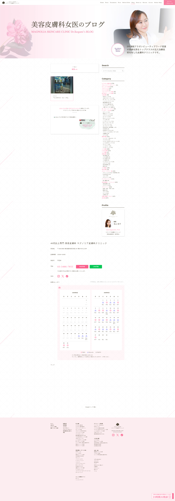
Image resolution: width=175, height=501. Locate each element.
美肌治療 (104, 154)
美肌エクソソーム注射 (80, 444)
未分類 (103, 198)
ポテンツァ (105, 112)
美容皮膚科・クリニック (108, 182)
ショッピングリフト (107, 101)
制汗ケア (96, 469)
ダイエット (105, 144)
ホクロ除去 (105, 158)
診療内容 (65, 423)
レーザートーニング (107, 121)
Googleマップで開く (90, 407)
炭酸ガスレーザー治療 (80, 467)
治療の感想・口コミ (107, 196)
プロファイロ (105, 88)
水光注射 (105, 128)
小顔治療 (104, 94)
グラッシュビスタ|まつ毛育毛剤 (110, 172)
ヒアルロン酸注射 (106, 83)
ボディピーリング (79, 472)
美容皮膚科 (105, 183)
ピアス (104, 135)
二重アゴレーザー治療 (108, 107)
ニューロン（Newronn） (99, 425)
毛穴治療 (105, 155)
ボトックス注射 (106, 86)
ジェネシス (78, 462)
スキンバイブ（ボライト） (109, 85)
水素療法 (96, 466)
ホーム (52, 423)
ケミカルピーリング (107, 161)
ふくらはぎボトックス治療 (81, 439)
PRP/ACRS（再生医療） (108, 127)
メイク (95, 463)
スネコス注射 (105, 90)
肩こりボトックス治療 (80, 441)
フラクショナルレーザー (80, 463)
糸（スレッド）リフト (108, 99)
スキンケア (105, 163)
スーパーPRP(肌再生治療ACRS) (100, 454)
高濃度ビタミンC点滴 (98, 451)
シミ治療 (104, 152)
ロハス (104, 193)
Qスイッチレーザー (107, 122)
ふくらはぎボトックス (108, 142)
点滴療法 (105, 133)
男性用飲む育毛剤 (97, 444)
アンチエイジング (106, 179)
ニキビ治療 (105, 157)
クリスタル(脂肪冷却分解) (99, 428)
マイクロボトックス (107, 105)
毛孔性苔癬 (105, 164)
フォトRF (105, 119)
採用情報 (65, 425)
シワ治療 (104, 149)
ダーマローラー (106, 125)
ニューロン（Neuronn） (108, 138)
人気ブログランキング (74, 108)
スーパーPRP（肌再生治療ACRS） (83, 442)
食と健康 (105, 180)
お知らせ (52, 425)
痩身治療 (104, 136)
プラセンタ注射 (97, 453)
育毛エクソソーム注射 (80, 445)
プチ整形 (104, 167)
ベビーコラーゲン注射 (107, 91)
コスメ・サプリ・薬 (107, 171)
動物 (104, 190)
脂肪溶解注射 (106, 102)
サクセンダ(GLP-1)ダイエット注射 (101, 429)
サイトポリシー (66, 428)
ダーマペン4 (105, 116)
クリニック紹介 (54, 426)
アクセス (65, 426)
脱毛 (104, 166)
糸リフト (77, 478)
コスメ (104, 175)
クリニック (105, 185)
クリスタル (105, 139)
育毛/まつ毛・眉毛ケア (98, 465)
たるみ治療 (105, 150)
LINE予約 (96, 266)
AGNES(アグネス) (107, 130)
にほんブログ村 (63, 108)
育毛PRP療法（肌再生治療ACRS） (101, 442)
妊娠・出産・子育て (107, 188)
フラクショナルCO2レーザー (109, 131)
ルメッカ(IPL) (78, 453)
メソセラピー (106, 145)
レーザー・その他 (106, 110)
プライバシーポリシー (67, 429)
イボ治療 (105, 160)
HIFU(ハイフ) (106, 96)
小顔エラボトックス (107, 98)
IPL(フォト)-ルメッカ (108, 118)
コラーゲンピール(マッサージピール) (83, 470)
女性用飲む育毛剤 (97, 445)
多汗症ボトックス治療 (107, 93)
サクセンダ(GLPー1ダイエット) (110, 141)
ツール (95, 471)
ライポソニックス (107, 147)
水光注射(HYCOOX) (80, 456)
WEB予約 (82, 266)
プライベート (105, 187)
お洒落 (104, 194)
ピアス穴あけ (96, 439)
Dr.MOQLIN (105, 174)
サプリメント (106, 177)
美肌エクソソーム (107, 113)
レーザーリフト (106, 124)
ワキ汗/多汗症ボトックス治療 (81, 436)
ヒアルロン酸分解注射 (80, 426)
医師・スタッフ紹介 (54, 428)
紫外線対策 (96, 462)
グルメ (104, 191)
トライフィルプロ (107, 115)
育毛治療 (104, 169)
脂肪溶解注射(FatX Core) (81, 435)
